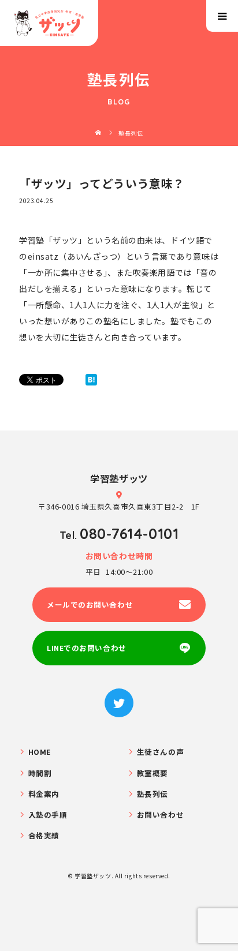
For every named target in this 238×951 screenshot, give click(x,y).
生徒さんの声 (160, 751)
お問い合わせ (160, 814)
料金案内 (44, 793)
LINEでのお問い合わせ (87, 647)
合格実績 (44, 835)
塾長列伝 (152, 793)
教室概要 (152, 772)
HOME (39, 751)
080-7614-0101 (129, 533)
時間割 (40, 772)
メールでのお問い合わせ (90, 604)
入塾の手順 (48, 814)
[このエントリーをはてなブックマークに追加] (91, 379)
